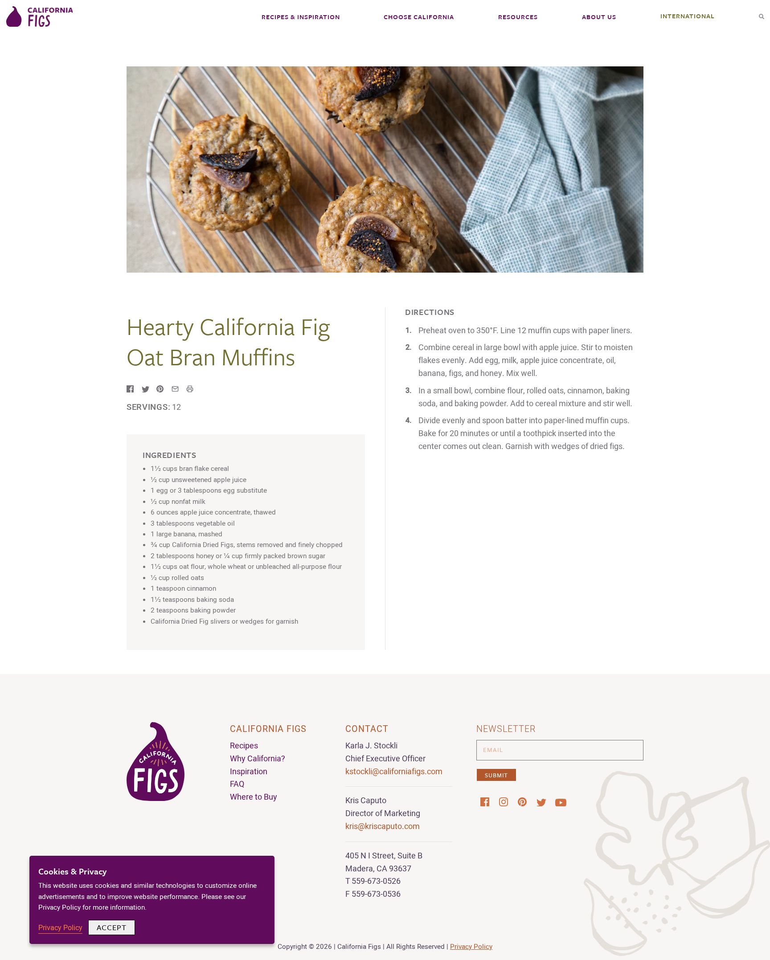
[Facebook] (484, 801)
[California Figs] (39, 17)
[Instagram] (503, 801)
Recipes (244, 746)
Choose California (419, 16)
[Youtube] (559, 802)
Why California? (257, 759)
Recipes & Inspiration (301, 16)
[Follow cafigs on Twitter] (541, 802)
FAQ (237, 784)
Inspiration (248, 772)
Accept (112, 927)
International (687, 15)
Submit (496, 775)
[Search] (761, 13)
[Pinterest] (522, 801)
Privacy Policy (471, 947)
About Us (599, 16)
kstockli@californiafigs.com (393, 772)
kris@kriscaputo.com (382, 827)
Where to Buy (253, 797)
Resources (518, 16)
